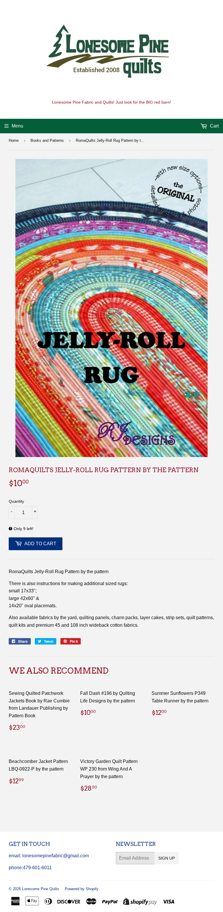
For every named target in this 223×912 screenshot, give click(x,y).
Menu (17, 125)
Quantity (16, 501)
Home (14, 140)
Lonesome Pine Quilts (40, 889)
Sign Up (166, 858)
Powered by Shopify (81, 889)
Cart (214, 125)
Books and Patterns (47, 140)
